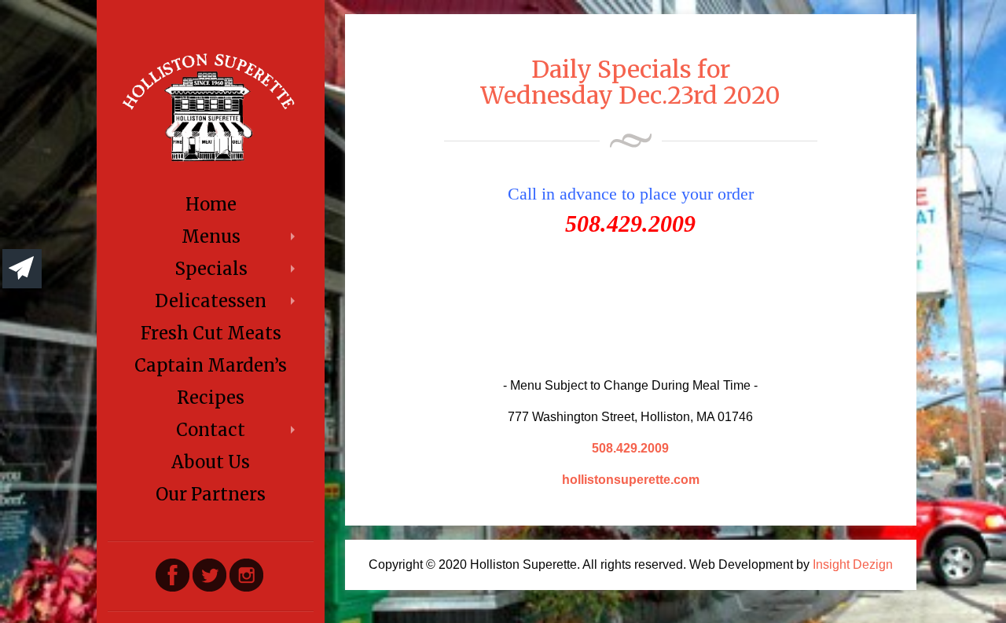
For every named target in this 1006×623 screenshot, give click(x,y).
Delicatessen (210, 301)
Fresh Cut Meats (211, 333)
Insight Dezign (853, 564)
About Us (210, 462)
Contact (210, 430)
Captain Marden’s (210, 365)
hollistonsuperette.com (630, 479)
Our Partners (211, 494)
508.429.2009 (630, 448)
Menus (211, 236)
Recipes (210, 398)
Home (211, 204)
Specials (211, 269)
